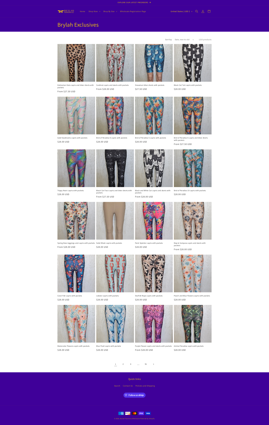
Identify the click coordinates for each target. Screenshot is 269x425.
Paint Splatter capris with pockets (149, 243)
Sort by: (168, 39)
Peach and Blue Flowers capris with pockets (192, 296)
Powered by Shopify (147, 419)
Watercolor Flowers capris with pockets (73, 346)
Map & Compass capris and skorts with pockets (190, 244)
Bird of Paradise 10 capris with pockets (190, 190)
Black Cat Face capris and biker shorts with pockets (114, 191)
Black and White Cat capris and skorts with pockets (152, 191)
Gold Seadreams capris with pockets (72, 138)
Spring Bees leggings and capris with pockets (76, 243)
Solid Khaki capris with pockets (109, 243)
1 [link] (115, 364)
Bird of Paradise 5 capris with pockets (150, 138)
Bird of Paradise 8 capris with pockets (111, 138)
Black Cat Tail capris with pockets (188, 85)
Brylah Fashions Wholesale (130, 419)
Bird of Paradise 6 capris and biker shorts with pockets (191, 139)
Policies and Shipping (145, 386)
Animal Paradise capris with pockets (189, 346)
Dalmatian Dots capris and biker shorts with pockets (75, 86)
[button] (94, 11)
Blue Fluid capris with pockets (108, 346)
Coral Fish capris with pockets (69, 296)
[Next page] (153, 364)
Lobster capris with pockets (107, 296)
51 (146, 364)
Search (117, 386)
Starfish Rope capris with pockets (149, 296)
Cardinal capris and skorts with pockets (112, 85)
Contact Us (128, 386)
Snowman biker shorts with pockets (149, 85)
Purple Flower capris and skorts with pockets (153, 346)
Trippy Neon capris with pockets (70, 190)
